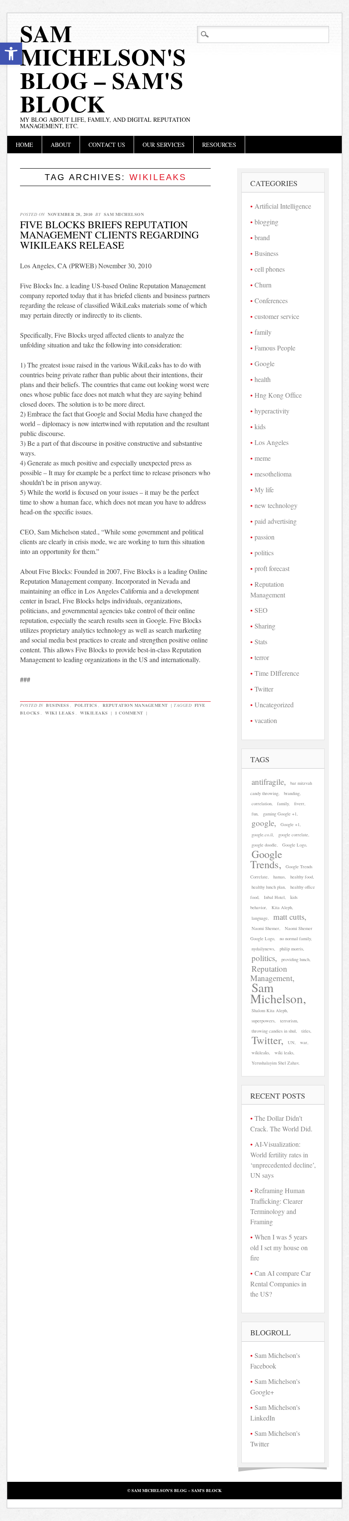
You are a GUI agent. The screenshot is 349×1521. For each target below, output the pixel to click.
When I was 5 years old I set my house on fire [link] (279, 1247)
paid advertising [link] (276, 521)
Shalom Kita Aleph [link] (269, 1010)
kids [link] (260, 426)
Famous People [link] (275, 347)
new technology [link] (276, 505)
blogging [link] (266, 221)
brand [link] (262, 237)
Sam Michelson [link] (124, 214)
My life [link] (264, 489)
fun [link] (254, 814)
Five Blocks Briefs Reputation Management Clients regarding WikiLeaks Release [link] (109, 235)
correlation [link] (262, 803)
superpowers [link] (263, 1021)
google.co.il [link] (262, 835)
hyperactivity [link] (272, 410)
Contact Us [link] (107, 145)
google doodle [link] (264, 845)
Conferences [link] (271, 300)
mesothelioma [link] (273, 473)
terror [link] (262, 657)
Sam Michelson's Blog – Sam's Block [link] (103, 68)
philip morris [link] (291, 949)
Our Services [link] (164, 145)
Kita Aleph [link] (282, 907)
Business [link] (57, 705)
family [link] (263, 331)
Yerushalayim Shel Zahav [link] (275, 1063)
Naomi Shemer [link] (265, 928)
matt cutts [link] (288, 916)
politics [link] (85, 705)
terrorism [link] (288, 1021)
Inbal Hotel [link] (274, 897)
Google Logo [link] (294, 845)
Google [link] (265, 363)
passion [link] (265, 536)
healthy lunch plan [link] (268, 887)
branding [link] (292, 793)
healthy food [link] (301, 877)
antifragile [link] (268, 781)
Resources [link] (219, 145)
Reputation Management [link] (135, 705)
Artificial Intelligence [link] (283, 205)
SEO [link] (261, 610)
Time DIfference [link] (277, 673)
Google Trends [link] (266, 859)
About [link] (61, 145)
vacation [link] (266, 720)
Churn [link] (263, 284)
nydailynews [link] (263, 949)
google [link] (263, 823)
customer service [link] (277, 316)
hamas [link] (279, 877)
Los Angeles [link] (272, 442)
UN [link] (291, 1042)
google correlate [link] (293, 835)
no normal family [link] (295, 938)
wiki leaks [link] (59, 713)
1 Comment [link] (129, 713)
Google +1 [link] (290, 824)
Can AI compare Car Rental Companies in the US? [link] (280, 1283)
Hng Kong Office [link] (278, 394)
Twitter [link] (264, 688)
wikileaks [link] (94, 713)
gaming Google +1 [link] (280, 814)
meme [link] (263, 457)
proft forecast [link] (272, 568)
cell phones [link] (270, 268)
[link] (11, 54)
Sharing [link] (265, 625)
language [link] (260, 918)
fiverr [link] (299, 803)
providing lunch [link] (295, 959)
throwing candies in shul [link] (274, 1031)
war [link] (303, 1042)
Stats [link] (261, 641)
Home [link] (24, 145)
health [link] (263, 379)
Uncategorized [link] (274, 704)
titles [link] (305, 1031)
